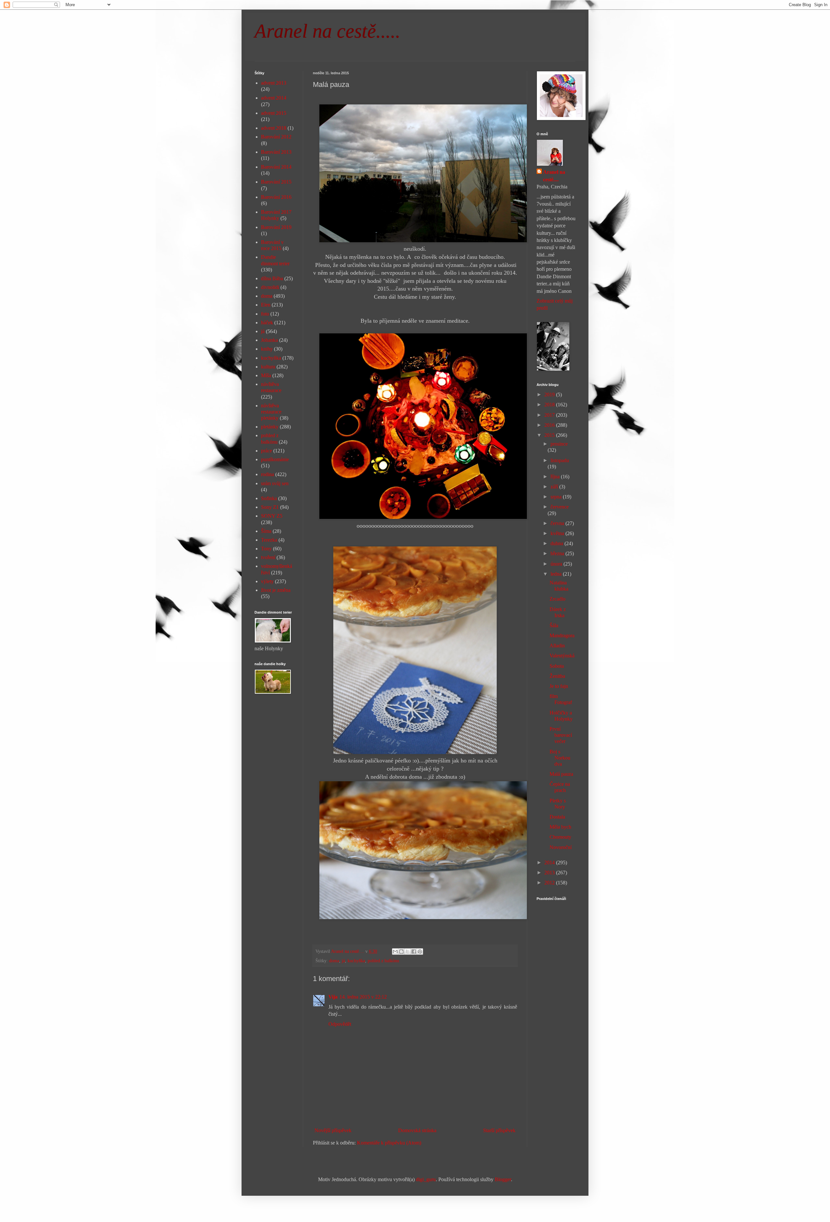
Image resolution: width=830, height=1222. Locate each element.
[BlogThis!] (401, 951)
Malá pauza (561, 774)
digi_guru (426, 1179)
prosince (559, 444)
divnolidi (270, 287)
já (343, 960)
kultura (268, 366)
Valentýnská (562, 655)
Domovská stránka (417, 1130)
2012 (550, 882)
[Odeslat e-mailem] (395, 951)
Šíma (266, 531)
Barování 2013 (276, 152)
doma (334, 960)
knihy (267, 349)
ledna (557, 574)
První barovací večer (561, 735)
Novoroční (561, 847)
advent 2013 (273, 83)
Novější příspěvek (332, 1130)
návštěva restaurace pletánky (271, 412)
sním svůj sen (275, 483)
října (556, 476)
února (557, 564)
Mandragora (562, 635)
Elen (265, 304)
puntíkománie (275, 459)
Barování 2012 (276, 136)
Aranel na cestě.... (554, 175)
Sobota (557, 666)
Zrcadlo (557, 599)
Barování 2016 (276, 197)
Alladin (557, 645)
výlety (267, 581)
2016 (550, 425)
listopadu (560, 460)
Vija (333, 997)
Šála (554, 625)
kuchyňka (356, 960)
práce (266, 450)
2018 (550, 404)
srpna (557, 496)
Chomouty (560, 837)
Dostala (557, 817)
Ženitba (557, 676)
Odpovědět (339, 1024)
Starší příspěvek (499, 1130)
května (558, 533)
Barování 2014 (276, 167)
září (555, 486)
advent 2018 (273, 128)
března (558, 553)
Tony (266, 548)
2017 (550, 415)
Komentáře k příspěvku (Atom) (389, 1142)
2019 (550, 394)
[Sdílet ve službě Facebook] (413, 951)
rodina (267, 474)
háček (267, 322)
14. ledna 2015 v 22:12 (363, 997)
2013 (550, 872)
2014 (550, 862)
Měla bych (560, 827)
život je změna (275, 590)
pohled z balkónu (383, 960)
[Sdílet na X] (407, 951)
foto (265, 314)
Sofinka (269, 498)
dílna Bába (272, 278)
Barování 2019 (276, 227)
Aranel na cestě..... (327, 31)
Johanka (269, 340)
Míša (266, 375)
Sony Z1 (270, 507)
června (558, 523)
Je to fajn (559, 686)
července (560, 506)
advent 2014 (273, 98)
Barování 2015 (276, 182)
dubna (557, 543)
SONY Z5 (271, 516)
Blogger (503, 1179)
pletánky (270, 426)
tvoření (268, 557)
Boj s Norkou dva (560, 758)
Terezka (269, 540)
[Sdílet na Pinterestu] (420, 951)
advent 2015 (273, 113)
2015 (550, 435)
